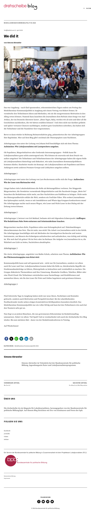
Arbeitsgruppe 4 (10, 284)
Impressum (7, 478)
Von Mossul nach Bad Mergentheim (78, 384)
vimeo (6, 436)
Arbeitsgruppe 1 (10, 173)
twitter (6, 439)
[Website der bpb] (26, 467)
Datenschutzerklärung (10, 476)
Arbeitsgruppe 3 (10, 248)
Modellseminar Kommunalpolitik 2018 (20, 23)
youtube (7, 434)
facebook (7, 431)
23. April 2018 (18, 30)
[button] (6, 339)
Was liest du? (12, 384)
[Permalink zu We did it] (45, 101)
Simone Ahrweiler (14, 42)
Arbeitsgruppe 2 (10, 212)
